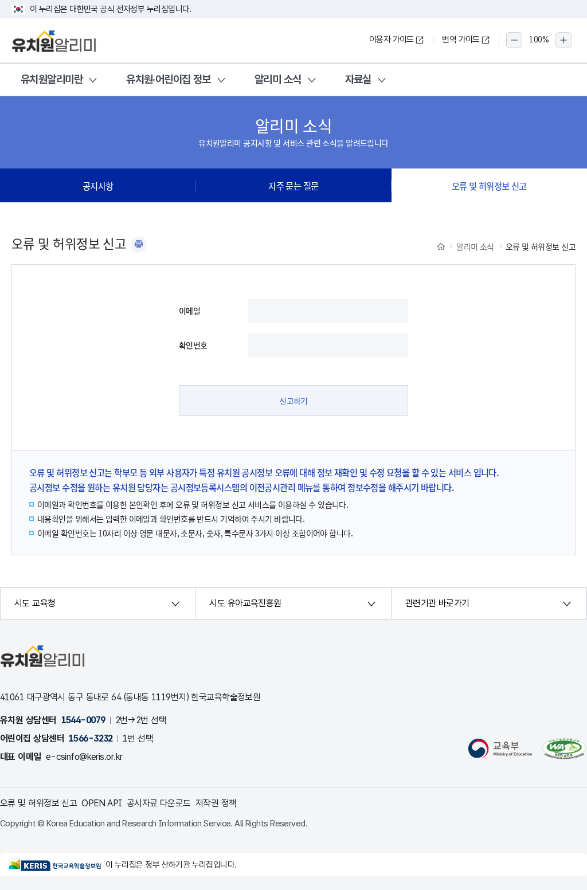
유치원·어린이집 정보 (168, 79)
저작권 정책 (216, 803)
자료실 (358, 79)
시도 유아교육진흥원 (245, 603)
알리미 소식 (278, 79)
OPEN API (101, 803)
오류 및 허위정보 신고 (489, 185)
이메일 (189, 310)
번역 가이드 (461, 39)
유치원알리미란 (52, 79)
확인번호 (193, 345)
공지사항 (98, 185)
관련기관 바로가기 (437, 603)
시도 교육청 (35, 603)
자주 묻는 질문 (293, 185)
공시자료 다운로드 (159, 803)
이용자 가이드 (391, 39)
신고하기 (293, 400)
